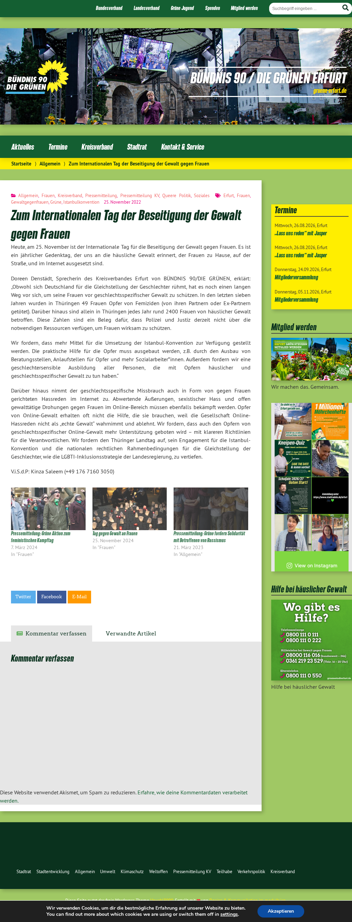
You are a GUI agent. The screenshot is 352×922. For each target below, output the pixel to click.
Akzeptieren (281, 911)
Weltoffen (158, 871)
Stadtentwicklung (52, 871)
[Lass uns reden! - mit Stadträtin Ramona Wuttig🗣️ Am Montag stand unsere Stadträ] (330, 532)
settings (229, 914)
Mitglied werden (244, 8)
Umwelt (107, 871)
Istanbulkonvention (81, 202)
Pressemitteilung (101, 195)
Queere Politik (176, 195)
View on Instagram (316, 565)
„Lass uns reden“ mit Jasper (301, 233)
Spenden (212, 8)
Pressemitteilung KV (139, 195)
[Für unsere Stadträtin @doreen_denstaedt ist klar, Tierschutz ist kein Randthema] (330, 458)
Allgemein (50, 163)
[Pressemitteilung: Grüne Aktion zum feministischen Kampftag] (48, 508)
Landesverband (147, 8)
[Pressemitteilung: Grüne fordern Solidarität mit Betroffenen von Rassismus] (211, 508)
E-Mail (79, 596)
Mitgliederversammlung (296, 277)
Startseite (21, 163)
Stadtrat (137, 146)
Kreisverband (97, 146)
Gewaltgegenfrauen (29, 202)
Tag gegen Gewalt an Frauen (115, 533)
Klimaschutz (132, 871)
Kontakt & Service (182, 146)
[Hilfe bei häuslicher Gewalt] (311, 678)
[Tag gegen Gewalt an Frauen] (129, 508)
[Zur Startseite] (37, 91)
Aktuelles (22, 146)
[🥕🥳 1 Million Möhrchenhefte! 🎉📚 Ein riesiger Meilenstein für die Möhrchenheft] (330, 421)
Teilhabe (224, 871)
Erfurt (228, 195)
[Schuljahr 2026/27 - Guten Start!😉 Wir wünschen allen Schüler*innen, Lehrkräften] (293, 495)
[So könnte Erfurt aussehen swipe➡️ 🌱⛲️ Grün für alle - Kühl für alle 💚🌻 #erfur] (293, 421)
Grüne (56, 202)
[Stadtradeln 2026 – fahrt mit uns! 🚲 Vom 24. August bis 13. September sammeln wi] (293, 532)
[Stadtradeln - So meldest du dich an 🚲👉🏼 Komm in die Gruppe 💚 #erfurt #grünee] (330, 495)
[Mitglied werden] (311, 378)
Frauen (48, 195)
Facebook (51, 596)
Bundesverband (109, 8)
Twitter (23, 596)
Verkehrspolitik (251, 871)
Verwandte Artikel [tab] (131, 633)
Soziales (201, 195)
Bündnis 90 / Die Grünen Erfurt (268, 77)
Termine (57, 146)
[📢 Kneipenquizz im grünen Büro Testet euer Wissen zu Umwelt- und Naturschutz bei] (293, 458)
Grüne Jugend (182, 8)
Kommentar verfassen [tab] (56, 633)
